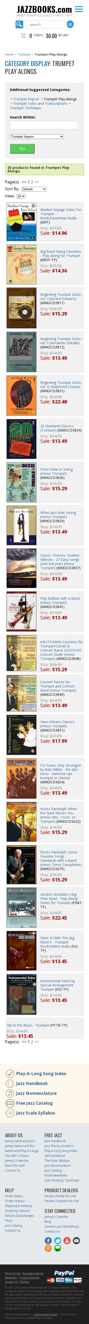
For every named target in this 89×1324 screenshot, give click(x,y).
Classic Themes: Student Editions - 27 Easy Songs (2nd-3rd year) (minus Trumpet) (59, 561)
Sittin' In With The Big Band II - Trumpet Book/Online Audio (57, 942)
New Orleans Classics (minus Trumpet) (57, 723)
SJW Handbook (54, 1156)
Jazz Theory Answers (58, 1146)
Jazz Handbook (32, 1083)
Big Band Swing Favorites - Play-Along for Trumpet (60, 253)
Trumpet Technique (25, 107)
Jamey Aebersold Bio (19, 1146)
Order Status (14, 1196)
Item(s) (38, 35)
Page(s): (12, 182)
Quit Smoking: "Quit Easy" (62, 1180)
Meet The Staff (15, 1165)
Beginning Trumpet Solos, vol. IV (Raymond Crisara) (61, 384)
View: (9, 196)
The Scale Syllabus (57, 1161)
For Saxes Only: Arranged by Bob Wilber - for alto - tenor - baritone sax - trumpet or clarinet (60, 771)
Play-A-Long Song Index (41, 1073)
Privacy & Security (29, 1277)
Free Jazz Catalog (34, 1103)
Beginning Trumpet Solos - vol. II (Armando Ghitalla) (61, 340)
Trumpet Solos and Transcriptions (39, 103)
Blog (47, 1222)
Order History (14, 1201)
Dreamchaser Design (46, 1314)
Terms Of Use (12, 1273)
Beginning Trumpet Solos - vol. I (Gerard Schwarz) (61, 296)
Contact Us (12, 1170)
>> (36, 182)
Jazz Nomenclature (36, 1093)
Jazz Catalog (53, 1170)
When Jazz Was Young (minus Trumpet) (58, 514)
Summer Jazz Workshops (61, 1226)
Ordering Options (17, 1211)
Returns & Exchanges (19, 1216)
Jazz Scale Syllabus (35, 1113)
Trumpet (24, 54)
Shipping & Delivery (18, 1206)
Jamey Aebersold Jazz (20, 1141)
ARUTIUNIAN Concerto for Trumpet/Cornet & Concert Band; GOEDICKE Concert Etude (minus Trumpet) (61, 650)
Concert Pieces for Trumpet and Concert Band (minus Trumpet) (58, 686)
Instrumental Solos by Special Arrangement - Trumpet (58, 985)
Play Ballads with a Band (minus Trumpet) (60, 600)
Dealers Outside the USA (61, 1201)
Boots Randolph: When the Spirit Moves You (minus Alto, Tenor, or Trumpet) (58, 815)
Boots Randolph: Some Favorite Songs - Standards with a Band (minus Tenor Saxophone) (61, 858)
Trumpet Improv (25, 99)
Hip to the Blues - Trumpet (27, 1025)
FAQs (8, 1221)
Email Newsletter (56, 1175)
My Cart (63, 35)
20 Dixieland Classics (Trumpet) (56, 428)
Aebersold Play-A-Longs (22, 1151)
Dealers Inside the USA (60, 1196)
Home (9, 54)
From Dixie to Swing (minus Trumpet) (56, 471)
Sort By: (12, 189)
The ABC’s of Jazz (17, 1156)
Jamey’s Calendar (17, 1161)
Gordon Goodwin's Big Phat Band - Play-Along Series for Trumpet (58, 898)
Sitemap (24, 1281)
